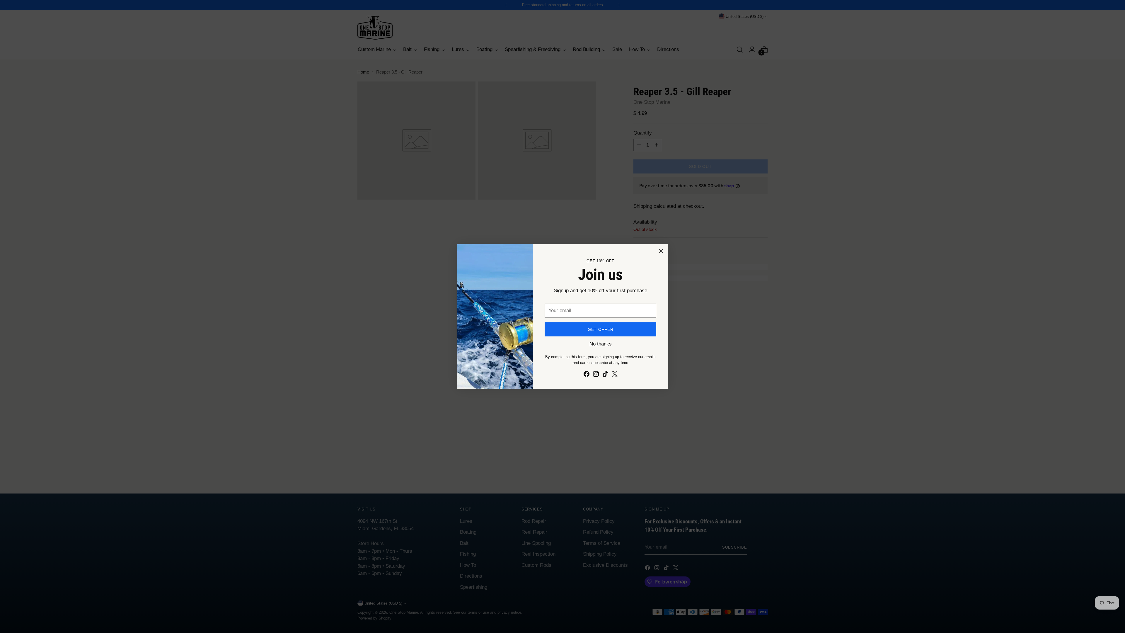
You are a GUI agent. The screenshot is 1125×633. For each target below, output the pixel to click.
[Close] (661, 251)
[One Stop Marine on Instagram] (595, 375)
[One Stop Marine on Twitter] (614, 375)
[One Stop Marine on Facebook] (586, 375)
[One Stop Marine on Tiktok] (605, 375)
